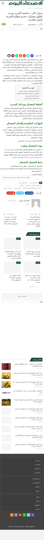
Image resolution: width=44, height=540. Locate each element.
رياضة (37, 497)
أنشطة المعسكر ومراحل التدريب (28, 91)
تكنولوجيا (36, 505)
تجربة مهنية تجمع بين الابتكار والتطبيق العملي (27, 157)
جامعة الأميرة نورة (23, 182)
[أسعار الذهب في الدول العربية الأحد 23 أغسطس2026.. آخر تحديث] (31, 267)
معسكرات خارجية (8, 188)
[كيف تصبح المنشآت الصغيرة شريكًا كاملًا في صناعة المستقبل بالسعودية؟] (6, 438)
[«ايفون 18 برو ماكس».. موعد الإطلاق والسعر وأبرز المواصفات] (6, 366)
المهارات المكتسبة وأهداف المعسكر (27, 93)
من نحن (37, 460)
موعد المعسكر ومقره (32, 96)
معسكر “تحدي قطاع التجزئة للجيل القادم (32, 188)
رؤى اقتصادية (35, 478)
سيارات (37, 509)
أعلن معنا (36, 472)
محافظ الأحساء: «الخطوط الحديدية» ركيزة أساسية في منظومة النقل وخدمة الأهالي (33, 221)
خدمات (3, 24)
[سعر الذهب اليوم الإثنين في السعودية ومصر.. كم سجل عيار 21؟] (6, 420)
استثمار (37, 487)
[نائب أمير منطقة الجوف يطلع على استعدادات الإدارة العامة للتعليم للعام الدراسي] (12, 243)
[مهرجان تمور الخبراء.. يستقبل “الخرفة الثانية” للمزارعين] (31, 243)
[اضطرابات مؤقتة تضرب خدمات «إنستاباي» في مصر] (6, 393)
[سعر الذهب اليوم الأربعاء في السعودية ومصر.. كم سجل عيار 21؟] (6, 429)
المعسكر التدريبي (33, 182)
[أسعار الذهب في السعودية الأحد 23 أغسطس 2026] (12, 267)
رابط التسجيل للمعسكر (31, 98)
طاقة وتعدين (36, 483)
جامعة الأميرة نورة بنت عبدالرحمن (33, 185)
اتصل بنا (37, 464)
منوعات (37, 491)
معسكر (21, 185)
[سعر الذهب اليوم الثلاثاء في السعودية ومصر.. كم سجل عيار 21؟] (6, 447)
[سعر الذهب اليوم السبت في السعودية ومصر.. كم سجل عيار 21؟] (6, 411)
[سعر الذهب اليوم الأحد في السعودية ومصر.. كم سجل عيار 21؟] (6, 384)
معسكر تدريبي (17, 188)
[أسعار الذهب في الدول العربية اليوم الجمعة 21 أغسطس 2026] (6, 402)
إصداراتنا (37, 468)
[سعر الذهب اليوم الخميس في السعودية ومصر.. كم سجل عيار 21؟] (6, 375)
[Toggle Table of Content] (37, 88)
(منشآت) (32, 67)
